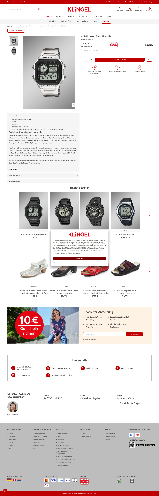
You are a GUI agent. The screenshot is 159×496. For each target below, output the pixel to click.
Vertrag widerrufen (62, 433)
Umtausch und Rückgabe (40, 436)
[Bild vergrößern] (74, 105)
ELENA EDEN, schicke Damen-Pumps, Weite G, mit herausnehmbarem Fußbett (34, 292)
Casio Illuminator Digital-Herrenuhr (33, 234)
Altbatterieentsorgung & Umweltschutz (64, 452)
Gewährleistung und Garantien (66, 448)
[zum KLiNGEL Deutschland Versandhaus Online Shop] (9, 479)
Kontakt (84, 433)
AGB (59, 436)
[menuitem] (48, 17)
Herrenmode (12, 439)
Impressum (61, 439)
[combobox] (24, 9)
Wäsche (11, 442)
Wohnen (11, 445)
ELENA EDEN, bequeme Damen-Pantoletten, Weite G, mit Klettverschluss (95, 292)
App (34, 448)
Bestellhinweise (110, 436)
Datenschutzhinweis (89, 339)
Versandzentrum (86, 436)
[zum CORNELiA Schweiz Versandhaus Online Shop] (14, 480)
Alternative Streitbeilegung (65, 456)
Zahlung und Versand (39, 433)
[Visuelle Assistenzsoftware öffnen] (131, 480)
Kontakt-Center (127, 398)
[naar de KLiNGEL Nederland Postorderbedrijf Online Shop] (19, 480)
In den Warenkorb (120, 59)
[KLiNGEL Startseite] (79, 9)
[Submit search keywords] (39, 9)
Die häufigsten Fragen (130, 403)
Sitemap (11, 433)
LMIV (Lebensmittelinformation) (66, 459)
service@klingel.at (91, 398)
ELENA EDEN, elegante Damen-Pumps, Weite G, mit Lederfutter (64, 292)
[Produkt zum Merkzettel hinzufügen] (149, 60)
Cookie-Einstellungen (63, 445)
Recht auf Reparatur (63, 465)
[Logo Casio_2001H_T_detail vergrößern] (148, 45)
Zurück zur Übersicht (16, 31)
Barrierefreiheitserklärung (64, 462)
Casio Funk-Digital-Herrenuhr (125, 234)
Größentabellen (110, 433)
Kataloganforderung (38, 445)
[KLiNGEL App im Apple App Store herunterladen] (140, 445)
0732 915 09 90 (54, 398)
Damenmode (12, 436)
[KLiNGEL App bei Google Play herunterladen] (150, 445)
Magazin (108, 439)
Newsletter (36, 442)
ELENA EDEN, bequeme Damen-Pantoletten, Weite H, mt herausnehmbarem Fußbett (125, 292)
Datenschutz (61, 442)
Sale (10, 448)
